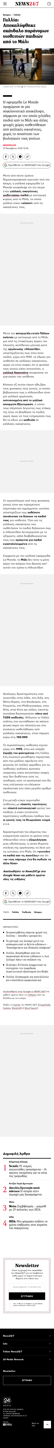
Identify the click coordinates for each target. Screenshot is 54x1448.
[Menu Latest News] (49, 4)
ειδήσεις (19, 879)
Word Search (31, 1008)
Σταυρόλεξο (44, 1005)
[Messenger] (20, 157)
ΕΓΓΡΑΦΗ (27, 1380)
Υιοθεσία (26, 912)
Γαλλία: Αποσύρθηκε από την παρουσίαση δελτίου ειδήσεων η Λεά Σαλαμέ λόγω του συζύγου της (27, 956)
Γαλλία (17, 15)
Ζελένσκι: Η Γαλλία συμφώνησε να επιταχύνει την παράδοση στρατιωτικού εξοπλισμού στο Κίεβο (27, 968)
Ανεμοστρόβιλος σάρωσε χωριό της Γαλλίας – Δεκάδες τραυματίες (26, 934)
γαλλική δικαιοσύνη (15, 372)
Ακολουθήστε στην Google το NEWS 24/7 (24, 992)
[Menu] (5, 4)
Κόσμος (7, 15)
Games (16, 1005)
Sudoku (7, 1008)
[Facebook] (6, 157)
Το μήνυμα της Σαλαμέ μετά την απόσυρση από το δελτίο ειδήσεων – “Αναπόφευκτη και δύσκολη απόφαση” (28, 944)
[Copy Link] (27, 157)
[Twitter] (13, 157)
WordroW (17, 1008)
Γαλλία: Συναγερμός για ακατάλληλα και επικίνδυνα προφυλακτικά (27, 978)
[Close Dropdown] (50, 1336)
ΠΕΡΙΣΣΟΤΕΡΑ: (10, 927)
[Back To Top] (47, 1424)
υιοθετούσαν (11, 195)
